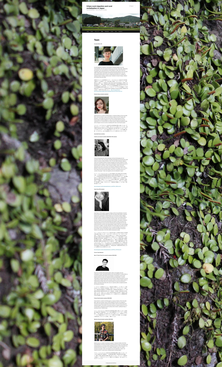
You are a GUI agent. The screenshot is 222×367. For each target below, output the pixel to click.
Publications (107, 31)
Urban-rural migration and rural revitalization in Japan (99, 7)
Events (112, 31)
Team (102, 31)
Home (88, 31)
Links (116, 31)
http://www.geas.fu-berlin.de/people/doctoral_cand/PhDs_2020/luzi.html (107, 186)
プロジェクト (97, 31)
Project (92, 31)
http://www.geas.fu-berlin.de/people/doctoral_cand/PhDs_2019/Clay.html (107, 249)
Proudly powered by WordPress (111, 362)
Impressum (120, 31)
